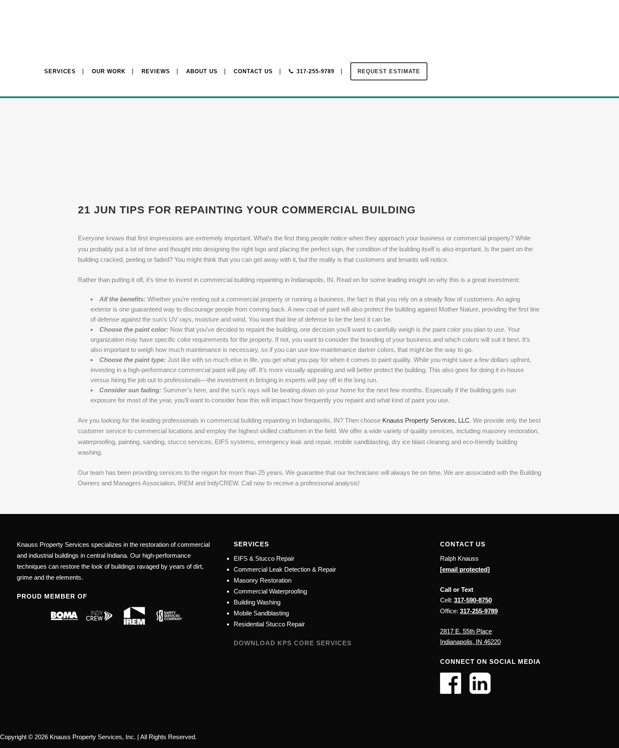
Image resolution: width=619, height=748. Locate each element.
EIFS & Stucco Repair (264, 558)
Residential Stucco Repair (269, 624)
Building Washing (257, 602)
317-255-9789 (479, 611)
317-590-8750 (473, 600)
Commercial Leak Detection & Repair (285, 569)
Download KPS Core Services (293, 643)
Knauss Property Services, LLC (426, 420)
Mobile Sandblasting (261, 613)
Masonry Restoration (262, 580)
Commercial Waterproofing (270, 591)
